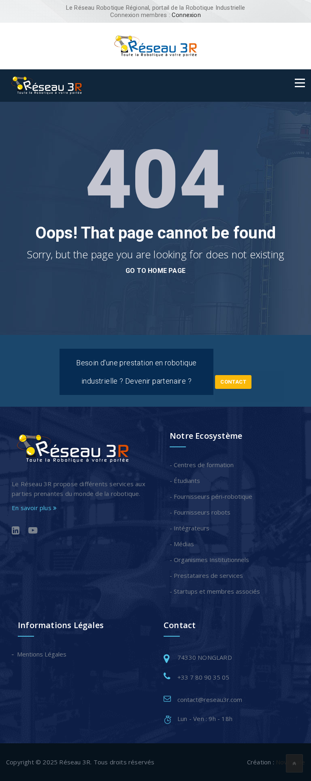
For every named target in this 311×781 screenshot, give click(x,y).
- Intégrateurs (189, 528)
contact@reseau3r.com (209, 699)
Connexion (186, 15)
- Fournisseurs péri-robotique (211, 496)
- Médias (182, 544)
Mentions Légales (42, 654)
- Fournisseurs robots (200, 512)
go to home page (155, 271)
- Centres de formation (202, 465)
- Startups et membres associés (215, 591)
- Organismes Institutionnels (209, 560)
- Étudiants (185, 480)
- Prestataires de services (206, 575)
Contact (233, 382)
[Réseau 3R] (155, 45)
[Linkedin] (15, 531)
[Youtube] (33, 531)
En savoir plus (32, 508)
